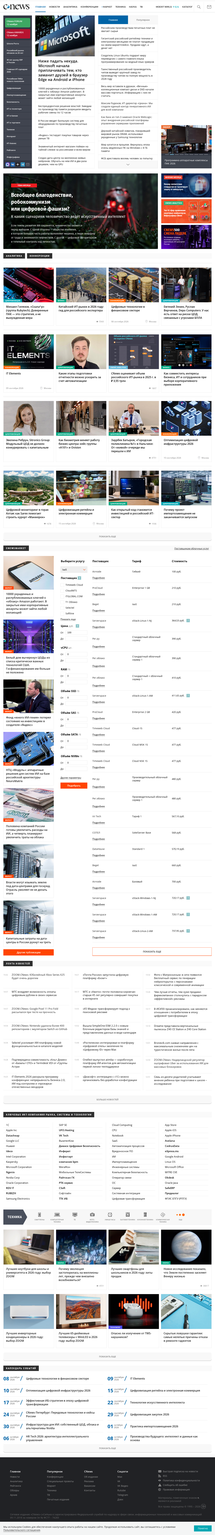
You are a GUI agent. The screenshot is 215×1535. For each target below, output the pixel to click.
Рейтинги (11, 150)
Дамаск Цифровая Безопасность (79, 1146)
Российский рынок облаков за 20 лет (15, 51)
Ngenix (10, 1172)
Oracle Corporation (17, 1182)
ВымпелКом (66, 1140)
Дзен (120, 1499)
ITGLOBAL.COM (74, 596)
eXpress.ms (172, 1151)
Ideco (9, 1151)
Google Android (174, 1156)
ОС (114, 1182)
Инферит (65, 1151)
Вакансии (89, 1485)
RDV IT (10, 1188)
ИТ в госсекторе (14, 108)
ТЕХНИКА (120, 7)
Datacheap (12, 1135)
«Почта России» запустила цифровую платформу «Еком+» (105, 976)
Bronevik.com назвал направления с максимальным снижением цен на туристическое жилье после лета (176, 1046)
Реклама (89, 1481)
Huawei (10, 1146)
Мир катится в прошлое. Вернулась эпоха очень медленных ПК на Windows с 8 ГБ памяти (125, 148)
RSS (165, 1475)
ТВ (141, 7)
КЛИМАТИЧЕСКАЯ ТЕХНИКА (163, 1221)
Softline (70, 613)
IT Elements (137, 1378)
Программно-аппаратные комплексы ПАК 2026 (186, 162)
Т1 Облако (71, 602)
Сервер (116, 1188)
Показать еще (107, 536)
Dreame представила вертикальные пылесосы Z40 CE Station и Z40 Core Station (180, 1027)
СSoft (62, 1188)
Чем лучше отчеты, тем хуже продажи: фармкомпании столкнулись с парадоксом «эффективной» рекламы (180, 995)
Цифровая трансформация (128, 1198)
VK (118, 1481)
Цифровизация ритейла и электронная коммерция (165, 1390)
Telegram (122, 1494)
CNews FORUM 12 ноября (14, 23)
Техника (51, 1490)
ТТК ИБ (63, 1198)
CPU (114, 1130)
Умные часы (110, 1220)
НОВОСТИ (54, 7)
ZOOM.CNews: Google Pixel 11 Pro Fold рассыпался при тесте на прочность (35, 1010)
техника (15, 1217)
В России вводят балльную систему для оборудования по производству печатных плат (62, 124)
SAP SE (63, 1125)
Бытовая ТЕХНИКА (127, 1220)
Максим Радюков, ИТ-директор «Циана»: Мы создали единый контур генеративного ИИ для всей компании (127, 106)
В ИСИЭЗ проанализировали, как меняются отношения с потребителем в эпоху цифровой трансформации (180, 1012)
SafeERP (170, 1188)
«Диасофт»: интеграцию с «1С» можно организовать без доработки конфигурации (110, 1078)
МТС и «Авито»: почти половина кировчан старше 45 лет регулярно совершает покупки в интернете (110, 995)
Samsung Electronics (18, 1198)
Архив (13, 1494)
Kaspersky (12, 1161)
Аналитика (70, 7)
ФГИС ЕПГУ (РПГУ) (176, 1198)
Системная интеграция (126, 1193)
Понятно (203, 1528)
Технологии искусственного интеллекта (157, 1402)
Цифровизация (14, 88)
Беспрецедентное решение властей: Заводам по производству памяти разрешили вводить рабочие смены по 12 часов (64, 109)
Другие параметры (70, 777)
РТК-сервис (66, 1182)
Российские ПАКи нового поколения (15, 79)
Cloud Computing (122, 1125)
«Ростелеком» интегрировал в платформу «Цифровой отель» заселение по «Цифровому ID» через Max (108, 1046)
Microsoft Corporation (19, 1167)
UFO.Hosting (66, 1130)
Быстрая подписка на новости (180, 1471)
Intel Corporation (16, 1156)
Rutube (121, 1490)
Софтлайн (65, 1193)
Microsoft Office (174, 1167)
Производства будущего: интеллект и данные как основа (164, 1438)
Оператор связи (122, 1177)
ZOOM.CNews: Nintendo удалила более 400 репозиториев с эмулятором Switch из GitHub (39, 1027)
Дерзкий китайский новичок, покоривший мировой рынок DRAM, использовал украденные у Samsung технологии (125, 134)
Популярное (143, 19)
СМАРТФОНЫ (39, 1220)
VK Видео (122, 1485)
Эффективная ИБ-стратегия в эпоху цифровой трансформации (57, 1402)
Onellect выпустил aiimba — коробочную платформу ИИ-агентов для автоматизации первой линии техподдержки (109, 1063)
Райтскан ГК (67, 1177)
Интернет (11, 136)
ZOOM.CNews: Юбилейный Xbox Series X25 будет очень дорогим (38, 976)
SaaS (114, 1140)
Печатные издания (58, 1499)
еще (180, 1220)
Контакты (89, 1490)
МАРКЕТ (107, 7)
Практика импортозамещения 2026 (154, 1426)
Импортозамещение (16, 95)
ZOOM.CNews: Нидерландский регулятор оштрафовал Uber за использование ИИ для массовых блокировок (181, 1063)
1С (7, 1125)
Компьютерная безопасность (130, 1172)
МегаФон (64, 1167)
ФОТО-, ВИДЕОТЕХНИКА (92, 1221)
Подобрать (74, 785)
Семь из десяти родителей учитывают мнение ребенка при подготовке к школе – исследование (180, 1080)
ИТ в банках (12, 115)
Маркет (51, 1485)
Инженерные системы (125, 1167)
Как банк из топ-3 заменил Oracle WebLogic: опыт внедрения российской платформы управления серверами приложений (126, 120)
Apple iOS (170, 1130)
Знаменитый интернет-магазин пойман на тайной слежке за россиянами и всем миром (64, 148)
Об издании (91, 1476)
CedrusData (172, 1146)
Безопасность (13, 102)
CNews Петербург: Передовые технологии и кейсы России (60, 1414)
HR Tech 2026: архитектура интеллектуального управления (57, 1438)
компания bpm (68, 1161)
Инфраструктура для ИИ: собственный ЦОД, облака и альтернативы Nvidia (62, 1426)
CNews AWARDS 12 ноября (15, 34)
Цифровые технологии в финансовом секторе (57, 1378)
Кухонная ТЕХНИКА (145, 1220)
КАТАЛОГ (187, 7)
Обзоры (14, 1490)
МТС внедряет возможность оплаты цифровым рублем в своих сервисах (34, 993)
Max (119, 1476)
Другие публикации (28, 952)
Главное (113, 19)
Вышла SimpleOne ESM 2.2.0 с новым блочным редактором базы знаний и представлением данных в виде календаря (109, 1029)
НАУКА (133, 7)
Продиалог (172, 1193)
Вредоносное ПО (122, 1151)
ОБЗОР (166, 127)
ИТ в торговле (13, 122)
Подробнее (98, 577)
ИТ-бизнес (11, 143)
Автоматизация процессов (128, 1146)
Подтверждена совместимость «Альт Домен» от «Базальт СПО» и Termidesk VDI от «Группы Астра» (39, 1063)
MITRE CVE (171, 1172)
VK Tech (64, 1135)
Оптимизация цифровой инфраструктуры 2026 (58, 1390)
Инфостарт (66, 1156)
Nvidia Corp (13, 1177)
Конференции (55, 1476)
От (61, 632)
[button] (199, 7)
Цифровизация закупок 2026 (149, 1414)
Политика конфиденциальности (181, 1480)
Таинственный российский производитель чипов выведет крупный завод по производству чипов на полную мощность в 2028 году (127, 74)
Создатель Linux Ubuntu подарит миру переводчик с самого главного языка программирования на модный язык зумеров (127, 58)
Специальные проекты (60, 1481)
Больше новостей (107, 1099)
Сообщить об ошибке (175, 1485)
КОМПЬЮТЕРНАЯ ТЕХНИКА (57, 1221)
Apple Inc (11, 1130)
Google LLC (12, 1140)
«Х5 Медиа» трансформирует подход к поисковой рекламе (106, 1010)
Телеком (11, 129)
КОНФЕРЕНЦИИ (89, 7)
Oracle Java (171, 1182)
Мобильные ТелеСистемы (75, 1172)
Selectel (70, 607)
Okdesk (169, 1177)
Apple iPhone (172, 1135)
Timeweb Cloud (74, 584)
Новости (15, 1476)
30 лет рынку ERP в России (15, 61)
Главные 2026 (17, 70)
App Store (170, 1125)
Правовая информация (176, 1489)
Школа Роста (13, 43)
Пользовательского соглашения (21, 1530)
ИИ (114, 1156)
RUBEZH (11, 1193)
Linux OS (170, 1161)
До (61, 638)
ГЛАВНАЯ (40, 7)
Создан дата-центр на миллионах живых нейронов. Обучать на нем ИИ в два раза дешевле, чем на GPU (62, 161)
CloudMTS (71, 590)
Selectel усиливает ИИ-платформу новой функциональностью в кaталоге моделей (37, 1044)
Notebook (117, 1135)
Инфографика (13, 157)
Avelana (170, 1140)
